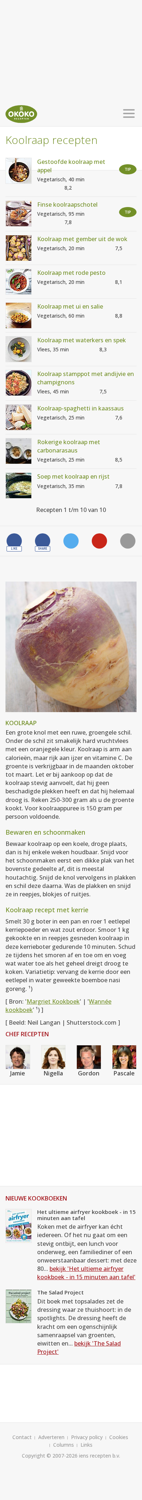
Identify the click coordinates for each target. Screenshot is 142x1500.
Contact (22, 1437)
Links (86, 1444)
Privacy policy (87, 1437)
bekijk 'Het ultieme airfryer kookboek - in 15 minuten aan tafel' (86, 1273)
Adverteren (51, 1437)
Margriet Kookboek (53, 1001)
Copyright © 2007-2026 (50, 1455)
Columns (63, 1444)
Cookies (118, 1437)
